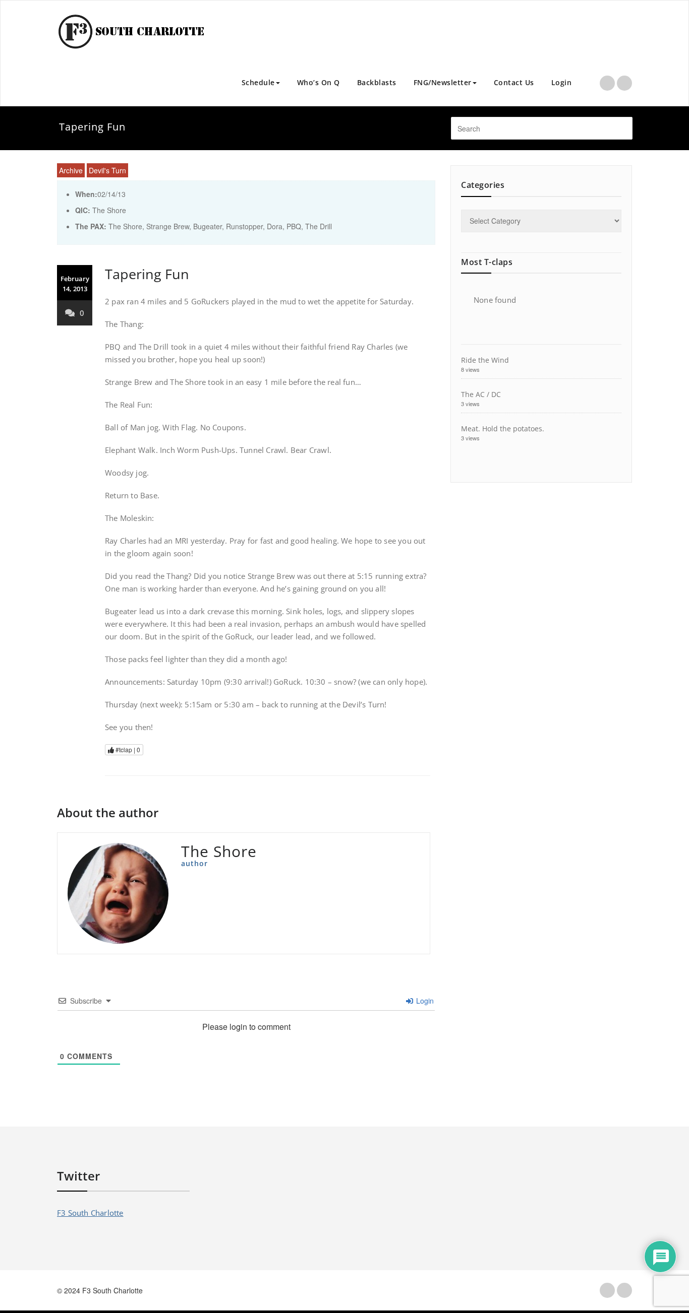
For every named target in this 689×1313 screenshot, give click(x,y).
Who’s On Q (318, 82)
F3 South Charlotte (90, 1213)
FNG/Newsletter (443, 82)
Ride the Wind (485, 360)
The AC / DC (481, 394)
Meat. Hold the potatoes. (502, 428)
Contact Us (514, 82)
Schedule (258, 82)
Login (561, 82)
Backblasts (376, 82)
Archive (71, 170)
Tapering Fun (147, 274)
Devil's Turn (107, 170)
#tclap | (127, 749)
